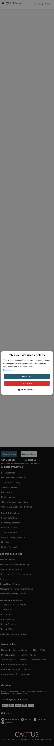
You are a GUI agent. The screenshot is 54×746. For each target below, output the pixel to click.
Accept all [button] (27, 376)
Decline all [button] (27, 383)
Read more (8, 370)
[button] (27, 389)
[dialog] (27, 373)
